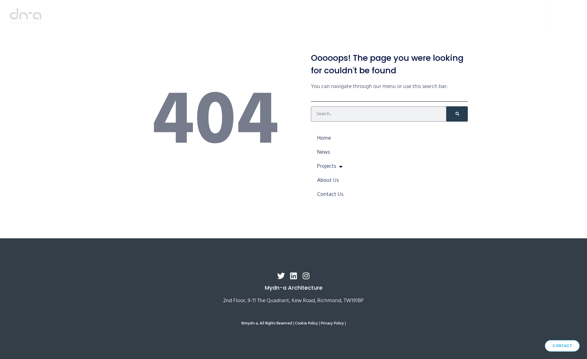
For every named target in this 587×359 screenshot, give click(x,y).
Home (376, 15)
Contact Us (518, 15)
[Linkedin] (565, 15)
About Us (478, 15)
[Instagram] (575, 15)
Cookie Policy (306, 324)
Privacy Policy (332, 324)
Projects (437, 15)
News (403, 15)
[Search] (457, 114)
